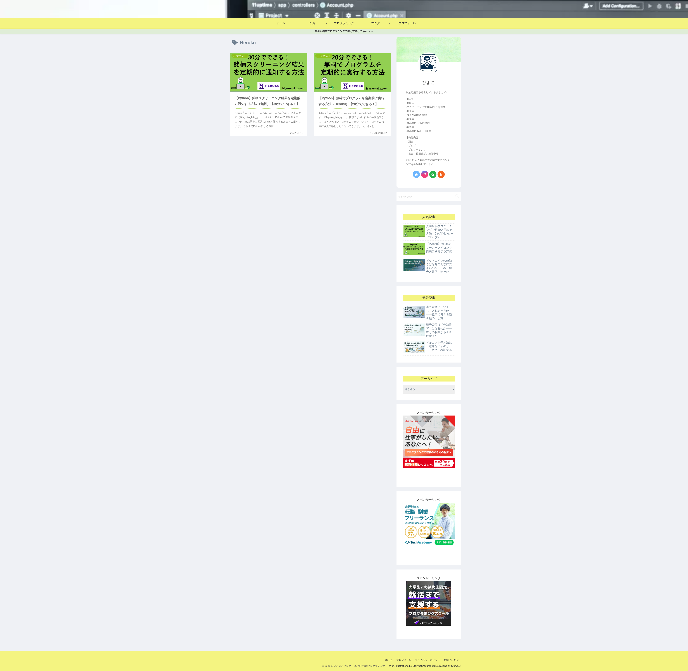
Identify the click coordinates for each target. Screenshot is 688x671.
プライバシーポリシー (427, 659)
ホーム (389, 659)
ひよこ (428, 82)
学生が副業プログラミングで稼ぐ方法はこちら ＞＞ (344, 31)
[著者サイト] (416, 174)
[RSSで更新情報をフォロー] (441, 174)
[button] (457, 196)
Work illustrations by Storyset (405, 665)
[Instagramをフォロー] (424, 174)
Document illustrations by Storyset (441, 665)
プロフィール (403, 659)
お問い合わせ (451, 659)
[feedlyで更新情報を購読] (432, 174)
